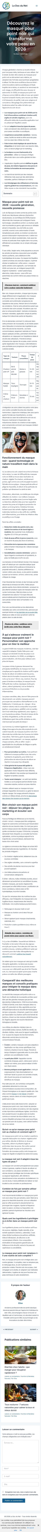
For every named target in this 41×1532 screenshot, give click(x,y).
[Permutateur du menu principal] (36, 6)
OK (21, 1530)
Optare (14, 1094)
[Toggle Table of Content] (34, 194)
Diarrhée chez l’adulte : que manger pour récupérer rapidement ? (17, 1370)
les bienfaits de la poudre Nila (27, 612)
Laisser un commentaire (12, 1376)
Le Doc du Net (19, 5)
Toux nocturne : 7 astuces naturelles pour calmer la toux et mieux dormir (19, 1407)
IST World (22, 1094)
